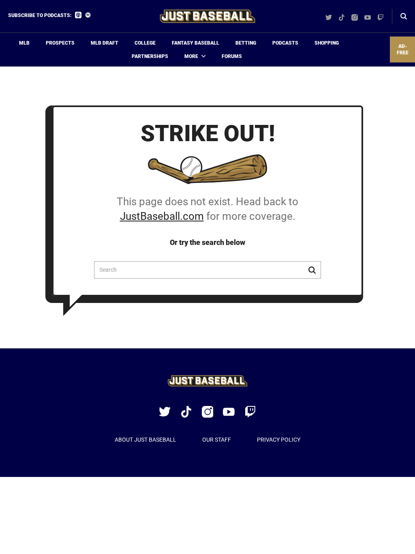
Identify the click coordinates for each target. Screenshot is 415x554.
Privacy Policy (278, 439)
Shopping (326, 43)
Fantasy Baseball (195, 43)
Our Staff (216, 439)
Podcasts (285, 43)
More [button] (191, 56)
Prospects (60, 43)
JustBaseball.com (162, 216)
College (145, 43)
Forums (232, 56)
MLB (24, 43)
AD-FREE (403, 49)
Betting (245, 43)
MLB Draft (104, 43)
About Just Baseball (145, 439)
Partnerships (150, 56)
